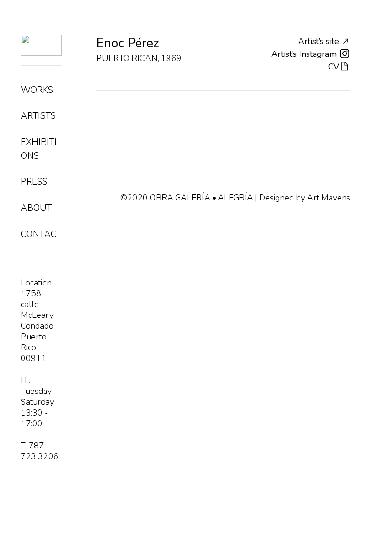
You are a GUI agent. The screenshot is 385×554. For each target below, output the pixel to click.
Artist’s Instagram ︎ (310, 54)
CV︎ (339, 66)
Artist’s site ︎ (324, 41)
